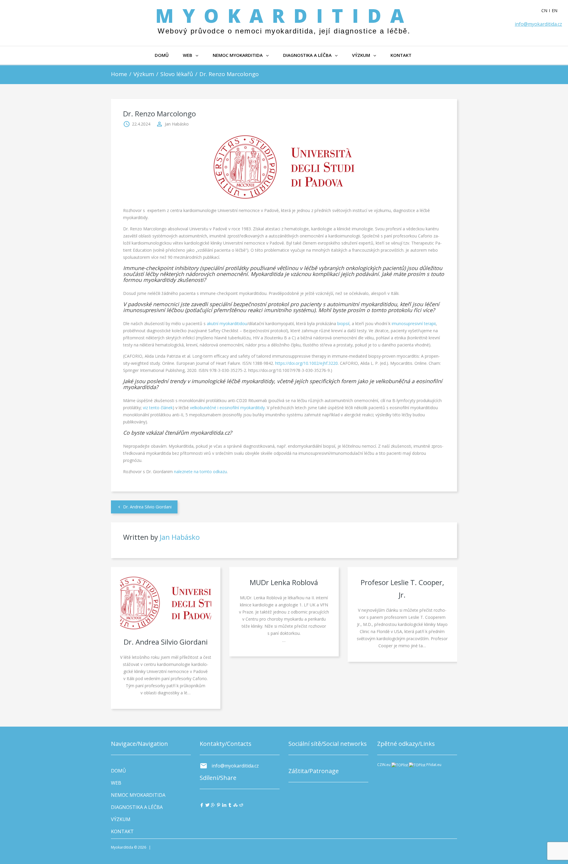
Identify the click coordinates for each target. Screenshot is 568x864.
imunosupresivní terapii (414, 323)
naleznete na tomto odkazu (200, 471)
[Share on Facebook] (202, 805)
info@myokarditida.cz (538, 24)
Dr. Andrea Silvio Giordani (147, 507)
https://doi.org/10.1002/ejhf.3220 (306, 363)
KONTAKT (401, 55)
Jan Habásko (177, 124)
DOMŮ (162, 55)
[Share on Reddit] (241, 805)
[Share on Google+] (213, 805)
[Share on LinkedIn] (224, 805)
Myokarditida (284, 15)
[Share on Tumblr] (230, 805)
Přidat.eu (433, 764)
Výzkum (143, 74)
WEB (187, 55)
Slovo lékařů (176, 74)
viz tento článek (158, 407)
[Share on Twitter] (207, 805)
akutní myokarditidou (227, 323)
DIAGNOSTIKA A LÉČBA (307, 55)
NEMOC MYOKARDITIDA (238, 55)
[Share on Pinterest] (219, 805)
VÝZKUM (361, 55)
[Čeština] (546, 10)
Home (119, 74)
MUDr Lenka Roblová (284, 582)
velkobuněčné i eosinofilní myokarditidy (227, 407)
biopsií (343, 323)
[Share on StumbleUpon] (235, 805)
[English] (557, 10)
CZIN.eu (383, 764)
